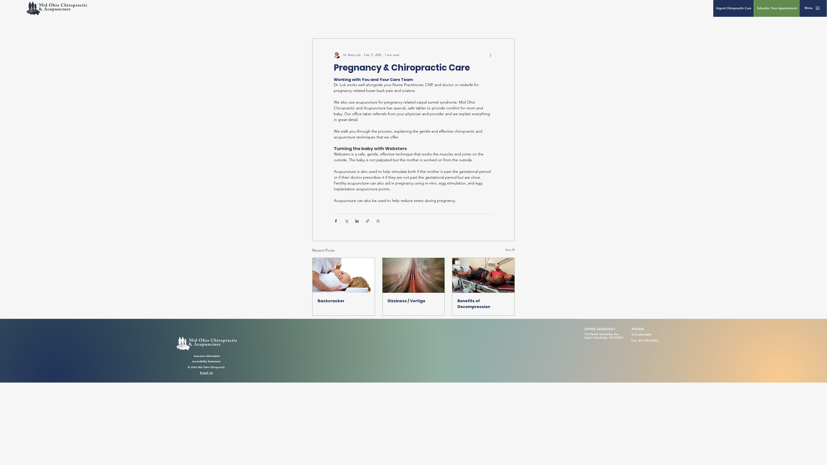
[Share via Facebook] (336, 221)
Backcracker (331, 301)
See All (510, 250)
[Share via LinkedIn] (357, 221)
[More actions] (490, 54)
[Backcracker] (343, 275)
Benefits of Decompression (473, 303)
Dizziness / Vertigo (406, 301)
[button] (808, 8)
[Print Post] (378, 221)
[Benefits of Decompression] (483, 275)
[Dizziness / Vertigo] (413, 275)
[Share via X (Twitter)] (346, 221)
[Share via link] (367, 221)
